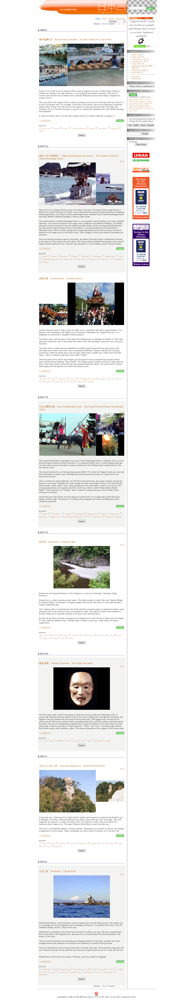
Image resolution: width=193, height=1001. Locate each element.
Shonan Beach (78, 969)
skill (136, 105)
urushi (113, 379)
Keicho (65, 128)
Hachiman (42, 517)
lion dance (64, 256)
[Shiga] (71, 638)
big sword (93, 259)
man (89, 741)
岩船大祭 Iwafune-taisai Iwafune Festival (60, 278)
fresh (150, 103)
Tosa (87, 517)
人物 (139, 54)
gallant (45, 256)
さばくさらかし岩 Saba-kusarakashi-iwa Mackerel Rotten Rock (72, 766)
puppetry (137, 99)
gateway (132, 107)
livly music (62, 379)
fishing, (65, 635)
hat (112, 969)
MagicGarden (136, 78)
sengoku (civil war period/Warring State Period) (66, 517)
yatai (52, 379)
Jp (121, 42)
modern (146, 105)
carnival (56, 128)
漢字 (138, 72)
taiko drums (103, 128)
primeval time (75, 972)
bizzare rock (101, 635)
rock (48, 846)
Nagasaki (94, 843)
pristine (45, 635)
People (134, 54)
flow (62, 638)
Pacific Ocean (81, 259)
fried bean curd (141, 109)
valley (111, 635)
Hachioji (74, 256)
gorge (55, 638)
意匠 (143, 70)
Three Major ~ (56, 514)
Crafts (134, 57)
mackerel (73, 843)
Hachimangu (96, 256)
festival (57, 382)
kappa (146, 103)
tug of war (46, 128)
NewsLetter (136, 76)
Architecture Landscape (140, 66)
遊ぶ (139, 63)
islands (89, 969)
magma (131, 105)
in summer (75, 635)
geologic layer (108, 972)
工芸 (139, 57)
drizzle (143, 99)
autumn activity (110, 256)
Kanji (133, 72)
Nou (69, 741)
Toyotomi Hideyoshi (79, 128)
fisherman (114, 128)
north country (133, 103)
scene (121, 256)
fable (102, 843)
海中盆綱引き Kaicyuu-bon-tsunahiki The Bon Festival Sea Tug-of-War (75, 39)
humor (53, 843)
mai (76, 741)
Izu (97, 969)
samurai (92, 128)
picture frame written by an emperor (141, 101)
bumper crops (67, 259)
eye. (44, 741)
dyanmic (54, 256)
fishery (53, 972)
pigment (140, 105)
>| (124, 24)
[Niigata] (90, 382)
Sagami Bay (65, 969)
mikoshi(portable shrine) (51, 259)
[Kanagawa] (43, 975)
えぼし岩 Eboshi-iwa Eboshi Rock (57, 871)
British (141, 103)
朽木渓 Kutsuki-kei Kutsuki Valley (57, 542)
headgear (120, 969)
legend (131, 99)
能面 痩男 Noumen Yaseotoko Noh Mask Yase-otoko (66, 663)
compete (68, 514)
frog (50, 741)
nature (119, 635)
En (123, 42)
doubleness (103, 379)
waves (45, 972)
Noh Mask (60, 741)
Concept (111, 18)
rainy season (133, 111)
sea (111, 259)
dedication (85, 256)
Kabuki (103, 259)
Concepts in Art (137, 61)
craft (148, 109)
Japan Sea (46, 638)
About (97, 18)
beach (44, 843)
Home (104, 18)
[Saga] (41, 131)
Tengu (103, 514)
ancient (148, 99)
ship (71, 382)
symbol (104, 969)
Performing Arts (137, 59)
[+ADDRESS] (45, 121)
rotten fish (62, 843)
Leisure (134, 63)
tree (120, 379)
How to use (120, 18)
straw (152, 109)
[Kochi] (45, 262)
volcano (111, 843)
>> (119, 24)
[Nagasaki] (57, 846)
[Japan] (107, 741)
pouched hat (88, 972)
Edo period (63, 972)
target (55, 969)
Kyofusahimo (139, 107)
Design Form (136, 70)
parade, (72, 379)
